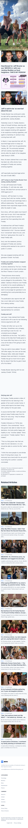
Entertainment (4, 785)
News (2, 783)
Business (3, 780)
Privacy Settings (17, 822)
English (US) (9, 822)
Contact (3, 796)
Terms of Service (5, 810)
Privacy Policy (4, 808)
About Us (3, 794)
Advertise (3, 801)
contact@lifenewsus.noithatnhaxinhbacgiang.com (12, 769)
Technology (3, 778)
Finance (3, 787)
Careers (3, 799)
